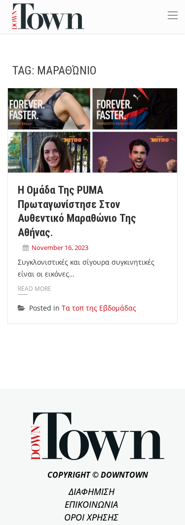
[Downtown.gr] (48, 16)
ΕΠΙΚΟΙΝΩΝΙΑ (91, 504)
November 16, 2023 (60, 247)
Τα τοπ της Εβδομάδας (99, 308)
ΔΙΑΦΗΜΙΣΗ (91, 491)
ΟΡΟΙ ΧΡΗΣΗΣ (91, 517)
